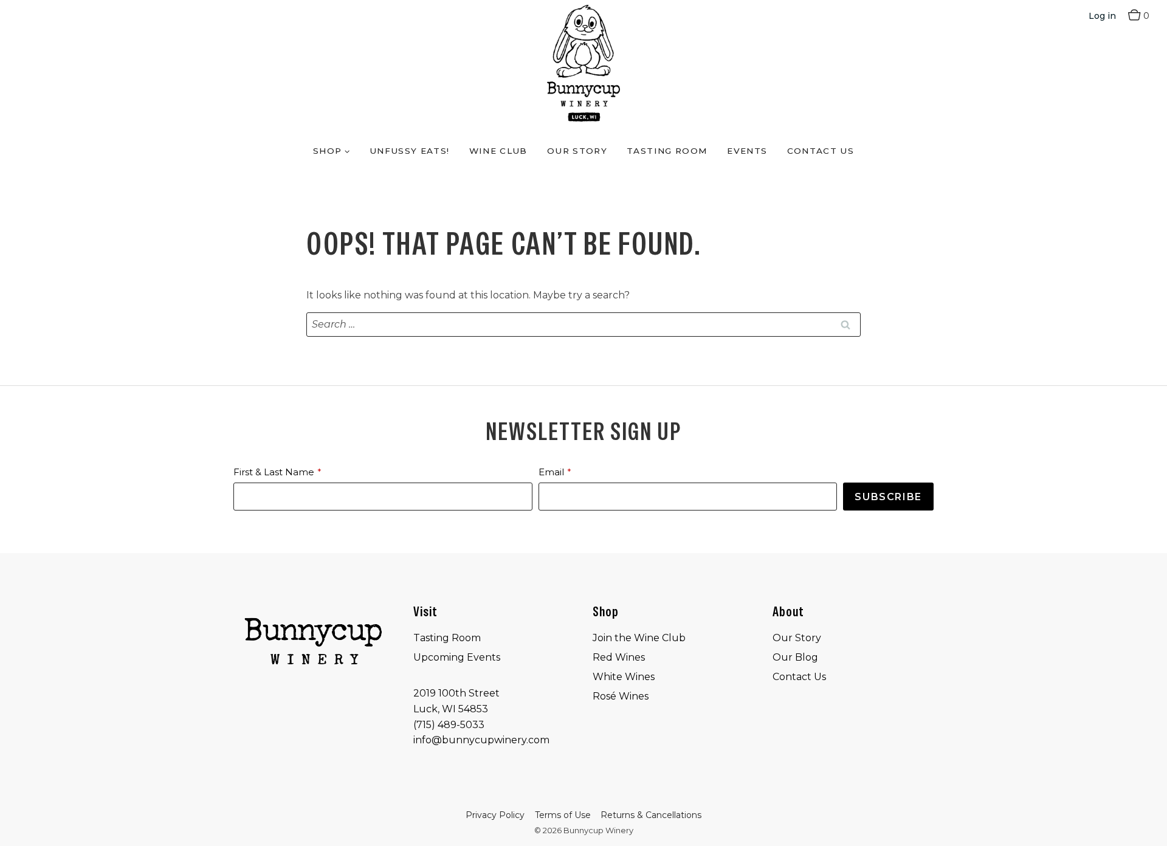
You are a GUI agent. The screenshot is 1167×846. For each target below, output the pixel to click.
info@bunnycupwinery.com (481, 740)
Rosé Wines (621, 696)
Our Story (577, 151)
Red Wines (619, 657)
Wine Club (498, 151)
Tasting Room (667, 151)
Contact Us (821, 151)
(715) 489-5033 (448, 725)
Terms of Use (563, 815)
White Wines (624, 677)
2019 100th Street (456, 693)
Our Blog (795, 657)
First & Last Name (273, 472)
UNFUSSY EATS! (410, 151)
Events (747, 151)
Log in (1102, 15)
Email (551, 472)
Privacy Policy (495, 815)
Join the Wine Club (639, 638)
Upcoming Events (456, 657)
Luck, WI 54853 (450, 709)
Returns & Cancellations (651, 815)
